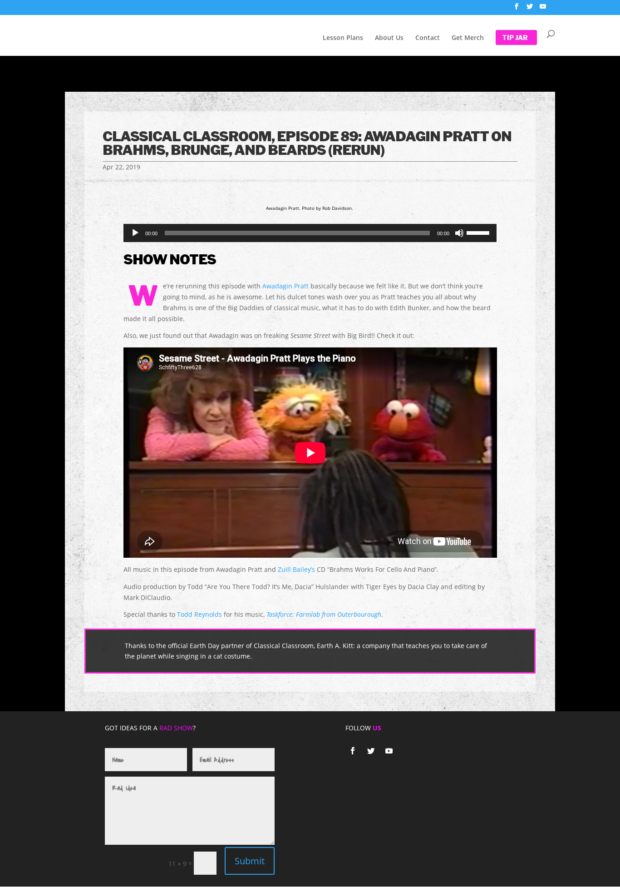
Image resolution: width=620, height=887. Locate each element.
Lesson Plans (343, 38)
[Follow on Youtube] (389, 750)
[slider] (479, 232)
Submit (250, 861)
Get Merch (468, 38)
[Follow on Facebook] (352, 750)
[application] (310, 233)
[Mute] (459, 233)
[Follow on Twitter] (371, 750)
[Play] (135, 233)
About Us (389, 38)
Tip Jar (515, 38)
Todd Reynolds (199, 614)
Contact (427, 38)
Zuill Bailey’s (296, 569)
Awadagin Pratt (285, 286)
